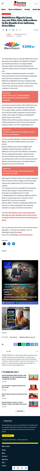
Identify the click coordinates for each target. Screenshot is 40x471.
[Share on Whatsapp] (10, 29)
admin (9, 34)
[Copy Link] (20, 29)
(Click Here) (18, 232)
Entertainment (6, 14)
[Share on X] (6, 29)
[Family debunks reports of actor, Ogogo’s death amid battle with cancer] (33, 404)
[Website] (37, 351)
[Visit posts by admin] (4, 35)
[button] (3, 3)
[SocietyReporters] (20, 3)
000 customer (13, 337)
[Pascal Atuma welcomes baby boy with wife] (33, 396)
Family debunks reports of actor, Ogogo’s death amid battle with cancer (14, 403)
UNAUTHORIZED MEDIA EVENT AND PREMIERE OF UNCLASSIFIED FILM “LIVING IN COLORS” (14, 377)
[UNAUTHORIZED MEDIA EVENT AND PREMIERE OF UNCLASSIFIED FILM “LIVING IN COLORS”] (33, 377)
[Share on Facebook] (3, 29)
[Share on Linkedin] (13, 29)
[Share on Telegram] (16, 29)
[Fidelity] (16, 318)
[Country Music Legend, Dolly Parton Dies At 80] (33, 387)
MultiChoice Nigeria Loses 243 (27, 337)
